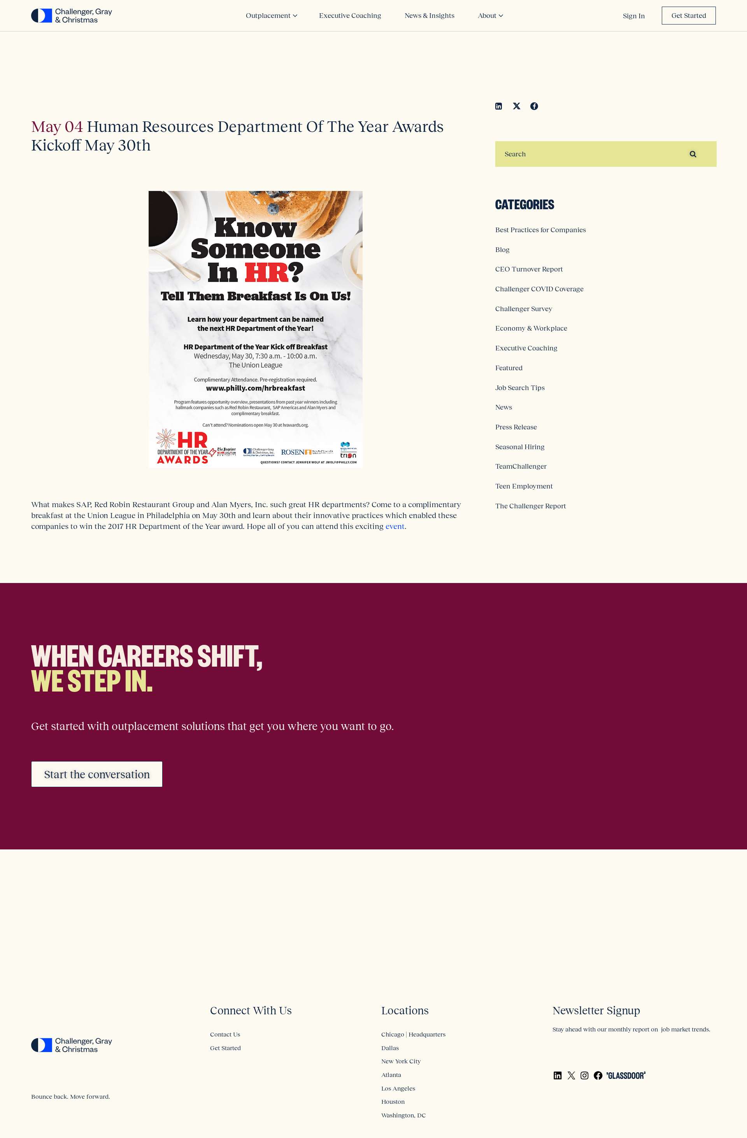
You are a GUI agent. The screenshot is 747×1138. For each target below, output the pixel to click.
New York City (401, 1060)
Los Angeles (398, 1088)
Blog (502, 250)
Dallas (390, 1047)
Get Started (689, 15)
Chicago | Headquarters (413, 1034)
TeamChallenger (521, 466)
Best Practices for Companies (540, 230)
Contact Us (225, 1034)
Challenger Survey (523, 309)
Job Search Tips (520, 388)
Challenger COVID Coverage (539, 289)
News (503, 407)
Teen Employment (524, 486)
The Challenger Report (530, 506)
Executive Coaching (526, 348)
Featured (509, 368)
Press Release (516, 427)
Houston (393, 1101)
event (395, 526)
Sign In (634, 16)
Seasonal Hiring (520, 447)
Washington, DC (403, 1115)
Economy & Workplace (531, 328)
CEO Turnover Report (529, 269)
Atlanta (391, 1074)
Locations (405, 1011)
